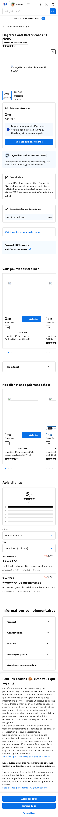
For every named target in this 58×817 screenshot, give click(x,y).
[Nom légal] (48, 367)
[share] (53, 51)
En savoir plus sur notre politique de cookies (26, 756)
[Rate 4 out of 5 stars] (10, 46)
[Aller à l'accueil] (4, 4)
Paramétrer (29, 813)
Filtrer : (5, 529)
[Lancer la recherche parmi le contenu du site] (52, 11)
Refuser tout (29, 805)
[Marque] (48, 643)
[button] (28, 4)
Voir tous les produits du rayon (22, 231)
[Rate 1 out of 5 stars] (3, 46)
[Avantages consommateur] (48, 665)
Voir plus (9, 196)
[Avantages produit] (48, 654)
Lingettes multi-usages (18, 26)
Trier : (5, 542)
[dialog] (29, 745)
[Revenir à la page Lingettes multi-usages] (3, 26)
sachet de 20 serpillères (15, 42)
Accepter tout (29, 798)
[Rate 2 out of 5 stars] (6, 46)
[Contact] (48, 622)
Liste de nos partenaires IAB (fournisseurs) (24, 787)
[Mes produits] (40, 4)
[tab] (7, 95)
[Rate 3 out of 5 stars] (8, 46)
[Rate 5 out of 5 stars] (12, 46)
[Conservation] (48, 633)
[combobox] (29, 11)
